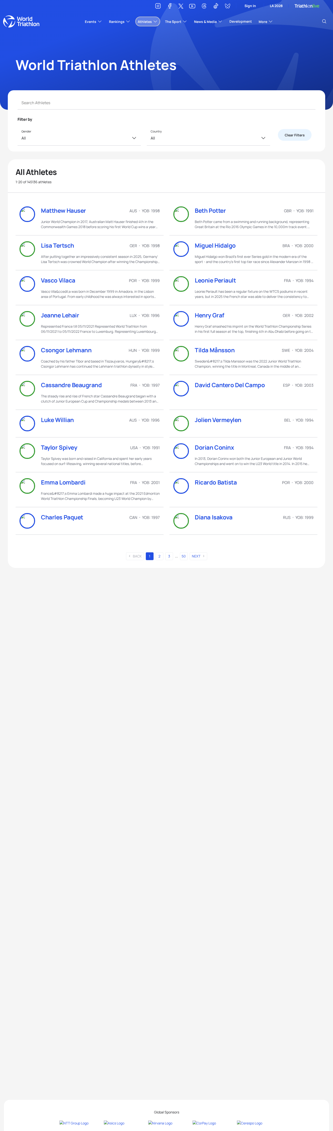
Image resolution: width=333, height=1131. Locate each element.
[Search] (324, 21)
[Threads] (204, 6)
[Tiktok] (216, 6)
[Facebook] (170, 6)
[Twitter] (180, 6)
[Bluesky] (227, 6)
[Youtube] (192, 6)
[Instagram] (158, 6)
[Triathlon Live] (306, 6)
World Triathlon (21, 21)
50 (184, 556)
